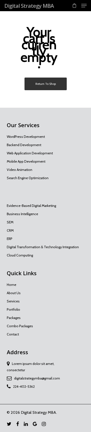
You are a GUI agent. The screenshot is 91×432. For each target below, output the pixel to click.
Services (13, 301)
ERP (9, 239)
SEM (10, 222)
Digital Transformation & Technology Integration (43, 247)
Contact (13, 334)
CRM (10, 230)
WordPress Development (26, 136)
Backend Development (24, 145)
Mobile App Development (26, 161)
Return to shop (45, 84)
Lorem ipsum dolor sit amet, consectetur (30, 366)
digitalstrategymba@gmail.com (37, 378)
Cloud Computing (20, 255)
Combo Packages (20, 326)
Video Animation (19, 170)
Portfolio (13, 309)
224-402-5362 (24, 386)
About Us (14, 293)
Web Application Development (30, 153)
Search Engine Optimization (28, 178)
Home (11, 284)
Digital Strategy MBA (29, 5)
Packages (14, 318)
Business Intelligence (22, 214)
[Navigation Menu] (84, 5)
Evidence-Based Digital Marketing (31, 205)
